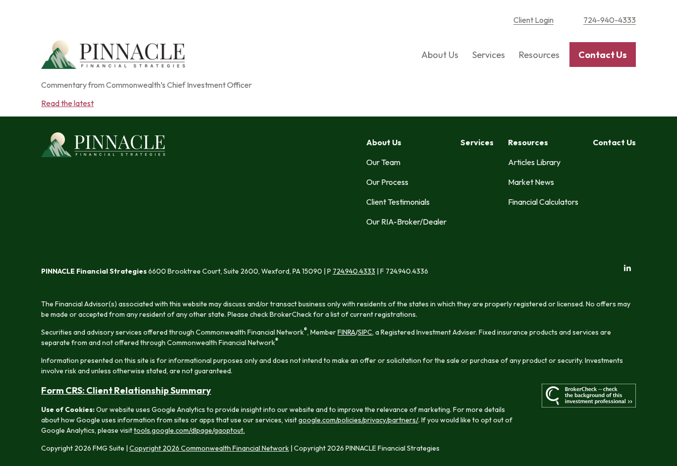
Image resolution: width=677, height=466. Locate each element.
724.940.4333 (354, 271)
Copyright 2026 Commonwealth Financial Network (209, 448)
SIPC (365, 332)
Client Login (533, 20)
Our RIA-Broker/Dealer (406, 222)
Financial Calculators (543, 202)
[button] (439, 54)
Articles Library (534, 162)
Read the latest (67, 103)
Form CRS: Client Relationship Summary (126, 390)
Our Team (383, 162)
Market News (531, 182)
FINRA (346, 332)
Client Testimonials (398, 202)
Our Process (387, 182)
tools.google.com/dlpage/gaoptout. (189, 430)
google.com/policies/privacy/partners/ (358, 419)
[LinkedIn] (627, 268)
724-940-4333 (609, 20)
